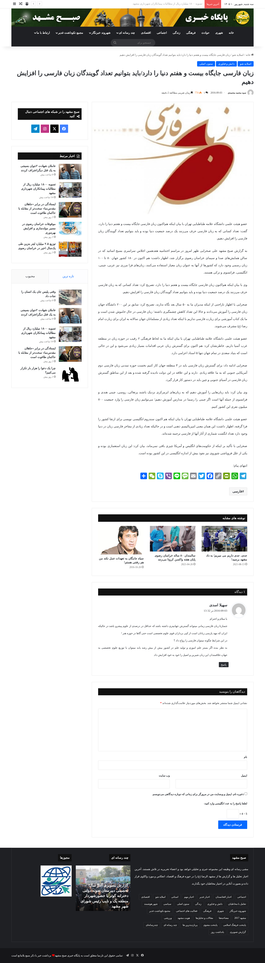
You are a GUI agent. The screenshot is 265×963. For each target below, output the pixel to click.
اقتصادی (146, 32)
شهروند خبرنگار (238, 911)
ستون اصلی (206, 63)
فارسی (237, 491)
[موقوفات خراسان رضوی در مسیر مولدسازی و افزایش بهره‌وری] (70, 228)
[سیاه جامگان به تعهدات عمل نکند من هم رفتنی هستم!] (121, 540)
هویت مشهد (184, 918)
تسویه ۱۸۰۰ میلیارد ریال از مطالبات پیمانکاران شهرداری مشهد (38, 189)
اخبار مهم (189, 896)
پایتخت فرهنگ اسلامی (234, 925)
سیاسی (167, 903)
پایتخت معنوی (210, 925)
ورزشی (168, 918)
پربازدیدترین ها (190, 925)
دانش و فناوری (226, 63)
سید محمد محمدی (237, 92)
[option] (103, 888)
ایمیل (244, 775)
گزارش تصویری (238, 932)
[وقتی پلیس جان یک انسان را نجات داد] (70, 297)
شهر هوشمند (151, 903)
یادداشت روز (217, 932)
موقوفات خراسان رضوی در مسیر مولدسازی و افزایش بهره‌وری (39, 228)
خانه (231, 32)
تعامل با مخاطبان (237, 903)
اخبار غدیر (205, 896)
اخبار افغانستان (223, 896)
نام (245, 757)
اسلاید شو (238, 54)
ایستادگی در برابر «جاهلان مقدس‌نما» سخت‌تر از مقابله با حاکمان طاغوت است (158, 3)
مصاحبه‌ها (224, 918)
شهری (219, 32)
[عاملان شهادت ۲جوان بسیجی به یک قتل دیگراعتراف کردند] (70, 171)
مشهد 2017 (240, 918)
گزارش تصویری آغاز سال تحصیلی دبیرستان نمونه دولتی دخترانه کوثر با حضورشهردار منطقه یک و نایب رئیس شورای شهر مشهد (104, 895)
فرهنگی (191, 32)
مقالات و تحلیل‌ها (204, 918)
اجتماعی (162, 32)
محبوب (30, 276)
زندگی (176, 32)
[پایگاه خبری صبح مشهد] (132, 17)
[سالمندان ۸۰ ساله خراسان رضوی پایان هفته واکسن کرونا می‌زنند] (172, 539)
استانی (174, 896)
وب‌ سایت (164, 775)
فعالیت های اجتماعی (186, 911)
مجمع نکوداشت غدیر (70, 32)
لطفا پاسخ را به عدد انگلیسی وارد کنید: (225, 803)
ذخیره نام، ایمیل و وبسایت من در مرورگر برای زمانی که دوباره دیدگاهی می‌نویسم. (198, 794)
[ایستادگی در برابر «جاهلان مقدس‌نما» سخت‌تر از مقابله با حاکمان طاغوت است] (70, 210)
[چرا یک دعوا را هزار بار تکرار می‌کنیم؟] (70, 374)
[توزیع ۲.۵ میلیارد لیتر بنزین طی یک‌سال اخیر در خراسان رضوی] (70, 249)
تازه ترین (68, 276)
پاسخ (223, 664)
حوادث (205, 32)
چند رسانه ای (127, 32)
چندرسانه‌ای (152, 925)
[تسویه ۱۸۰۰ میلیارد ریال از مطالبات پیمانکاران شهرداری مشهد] (70, 190)
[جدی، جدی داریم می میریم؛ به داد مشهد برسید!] (224, 539)
